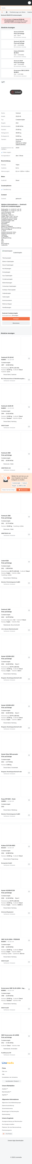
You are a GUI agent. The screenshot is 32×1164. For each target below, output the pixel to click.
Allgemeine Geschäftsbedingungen (11, 1102)
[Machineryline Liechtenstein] (12, 2)
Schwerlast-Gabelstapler (9, 286)
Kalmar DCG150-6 (19, 51)
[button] (29, 2)
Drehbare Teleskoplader (9, 289)
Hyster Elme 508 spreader (9, 754)
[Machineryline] (7, 12)
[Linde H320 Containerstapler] (16, 549)
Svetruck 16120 (18, 60)
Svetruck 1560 (5, 453)
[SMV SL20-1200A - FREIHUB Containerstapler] (16, 927)
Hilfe (3, 1074)
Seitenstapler (6, 297)
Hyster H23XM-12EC (7, 656)
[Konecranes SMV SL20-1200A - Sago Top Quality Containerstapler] (16, 976)
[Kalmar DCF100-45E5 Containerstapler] (16, 834)
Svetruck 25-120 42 (7, 357)
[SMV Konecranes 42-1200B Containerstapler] (16, 1023)
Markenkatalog (6, 1114)
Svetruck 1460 (5, 609)
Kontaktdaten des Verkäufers (10, 1077)
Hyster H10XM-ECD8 (8, 890)
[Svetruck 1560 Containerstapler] (16, 441)
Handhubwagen (6, 307)
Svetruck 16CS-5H (19, 41)
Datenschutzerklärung (8, 1105)
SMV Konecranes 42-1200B (10, 1035)
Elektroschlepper (7, 304)
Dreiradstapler (6, 272)
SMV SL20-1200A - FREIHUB (10, 939)
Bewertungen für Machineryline (10, 1111)
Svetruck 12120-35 (7, 406)
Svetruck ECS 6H (19, 31)
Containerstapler (20, 119)
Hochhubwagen (6, 268)
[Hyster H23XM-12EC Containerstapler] (16, 644)
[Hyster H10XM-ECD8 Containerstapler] (16, 878)
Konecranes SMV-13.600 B (21, 70)
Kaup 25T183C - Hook (8, 799)
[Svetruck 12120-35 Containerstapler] (16, 394)
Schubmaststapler (7, 279)
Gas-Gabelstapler (7, 275)
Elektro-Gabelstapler (8, 261)
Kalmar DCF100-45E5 (8, 845)
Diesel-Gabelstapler (7, 265)
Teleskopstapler (6, 258)
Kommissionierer (7, 300)
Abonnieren (24, 489)
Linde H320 (5, 560)
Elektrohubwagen (7, 282)
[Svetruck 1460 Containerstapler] (16, 597)
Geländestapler (6, 293)
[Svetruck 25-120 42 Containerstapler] (16, 345)
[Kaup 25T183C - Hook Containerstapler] (16, 787)
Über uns (4, 1071)
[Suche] (29, 8)
